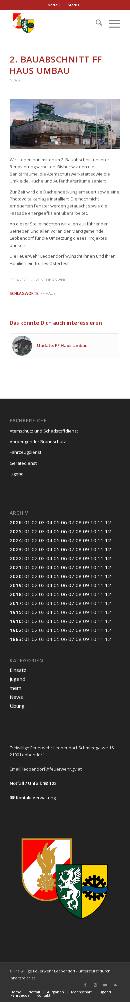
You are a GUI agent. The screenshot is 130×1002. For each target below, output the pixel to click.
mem (15, 688)
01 (27, 522)
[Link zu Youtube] (105, 985)
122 (52, 783)
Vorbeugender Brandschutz (38, 441)
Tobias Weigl (56, 280)
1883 (16, 639)
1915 (16, 612)
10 (93, 531)
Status (73, 4)
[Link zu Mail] (115, 985)
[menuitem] (53, 5)
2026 (16, 522)
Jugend (17, 474)
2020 (16, 576)
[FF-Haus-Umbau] (65, 124)
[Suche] (95, 23)
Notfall (54, 4)
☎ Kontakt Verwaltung (33, 798)
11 (101, 531)
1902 (16, 630)
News (15, 80)
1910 (16, 621)
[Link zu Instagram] (95, 985)
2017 (16, 603)
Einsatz (18, 670)
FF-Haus (48, 293)
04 (49, 522)
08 (79, 522)
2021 (16, 567)
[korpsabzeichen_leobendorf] (54, 23)
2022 (16, 558)
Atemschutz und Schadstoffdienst (44, 431)
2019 (16, 585)
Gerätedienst (23, 463)
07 (71, 522)
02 (35, 522)
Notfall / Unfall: (26, 783)
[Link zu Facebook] (85, 985)
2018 (16, 594)
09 (86, 531)
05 (57, 522)
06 (64, 522)
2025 (16, 531)
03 (42, 522)
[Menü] (111, 23)
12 (108, 531)
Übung (17, 705)
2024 (16, 540)
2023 (16, 549)
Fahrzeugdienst (25, 452)
